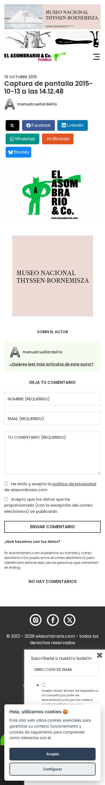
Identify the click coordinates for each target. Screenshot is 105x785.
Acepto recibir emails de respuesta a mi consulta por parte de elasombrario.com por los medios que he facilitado (70, 697)
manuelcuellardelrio (37, 104)
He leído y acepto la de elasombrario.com (50, 487)
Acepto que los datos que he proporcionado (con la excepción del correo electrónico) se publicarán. (48, 505)
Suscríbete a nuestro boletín (61, 658)
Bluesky (21, 152)
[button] (35, 57)
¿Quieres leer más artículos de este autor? (52, 364)
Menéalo (60, 138)
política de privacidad (74, 484)
